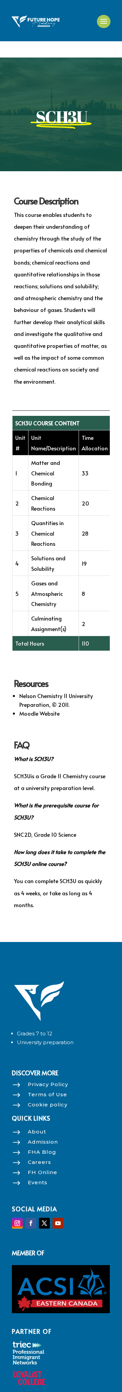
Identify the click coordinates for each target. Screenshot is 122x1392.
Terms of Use (47, 1094)
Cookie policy (47, 1104)
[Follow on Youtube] (58, 1223)
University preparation (45, 1042)
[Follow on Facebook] (30, 1223)
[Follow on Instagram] (17, 1223)
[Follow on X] (44, 1223)
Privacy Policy (48, 1084)
